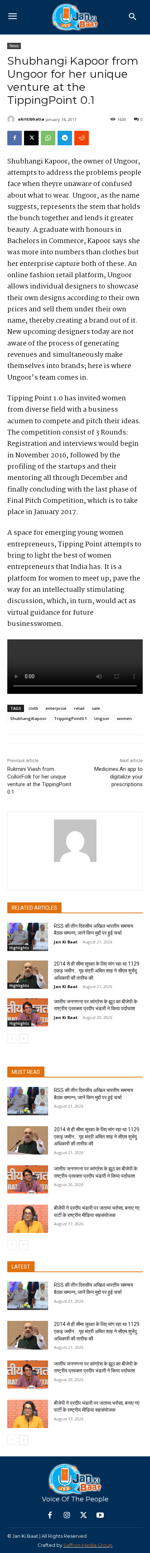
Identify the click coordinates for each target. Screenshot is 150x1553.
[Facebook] (14, 138)
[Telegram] (65, 138)
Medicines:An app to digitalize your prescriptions (118, 777)
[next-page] (23, 1038)
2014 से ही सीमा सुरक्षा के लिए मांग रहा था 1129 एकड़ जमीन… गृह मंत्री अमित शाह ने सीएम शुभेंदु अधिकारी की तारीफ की (96, 971)
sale (96, 708)
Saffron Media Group (87, 1545)
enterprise (56, 708)
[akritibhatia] (12, 119)
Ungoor (102, 718)
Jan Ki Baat (66, 942)
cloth (33, 708)
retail (79, 708)
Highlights (19, 947)
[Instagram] (66, 1515)
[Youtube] (100, 1515)
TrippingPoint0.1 (70, 718)
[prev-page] (11, 1038)
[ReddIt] (81, 138)
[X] (31, 138)
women (124, 718)
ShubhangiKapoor (28, 718)
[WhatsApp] (48, 138)
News (14, 45)
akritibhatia (31, 119)
